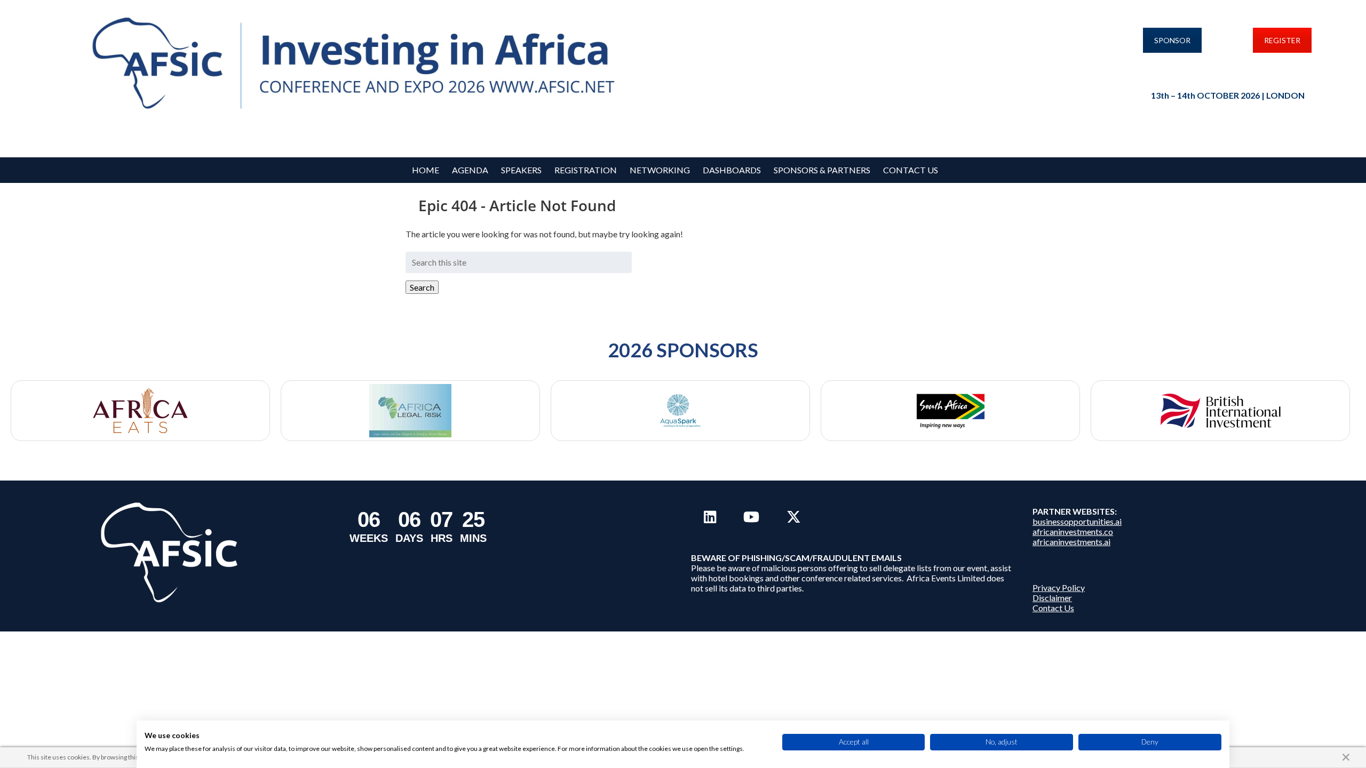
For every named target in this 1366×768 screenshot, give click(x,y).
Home (425, 170)
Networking (660, 170)
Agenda (470, 170)
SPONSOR (1172, 40)
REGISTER (1282, 40)
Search (422, 287)
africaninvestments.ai (1071, 542)
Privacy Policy (1059, 587)
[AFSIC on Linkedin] (710, 516)
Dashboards (732, 170)
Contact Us (910, 170)
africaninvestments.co (1073, 531)
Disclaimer (1052, 598)
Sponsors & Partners (822, 170)
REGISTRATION (585, 170)
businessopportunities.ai (1077, 521)
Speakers (521, 170)
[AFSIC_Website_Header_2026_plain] (359, 64)
